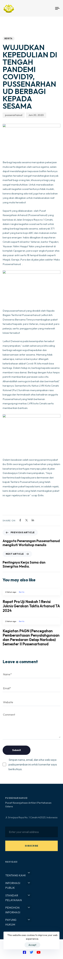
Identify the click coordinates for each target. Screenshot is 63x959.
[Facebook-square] (24, 952)
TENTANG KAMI (15, 875)
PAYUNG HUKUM (10, 922)
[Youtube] (38, 952)
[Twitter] (31, 952)
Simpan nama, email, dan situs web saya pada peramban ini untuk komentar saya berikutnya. (33, 764)
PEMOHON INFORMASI (12, 910)
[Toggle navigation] (50, 8)
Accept (32, 944)
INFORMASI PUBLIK (12, 885)
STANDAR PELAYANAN (13, 898)
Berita (9, 38)
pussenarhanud (13, 115)
